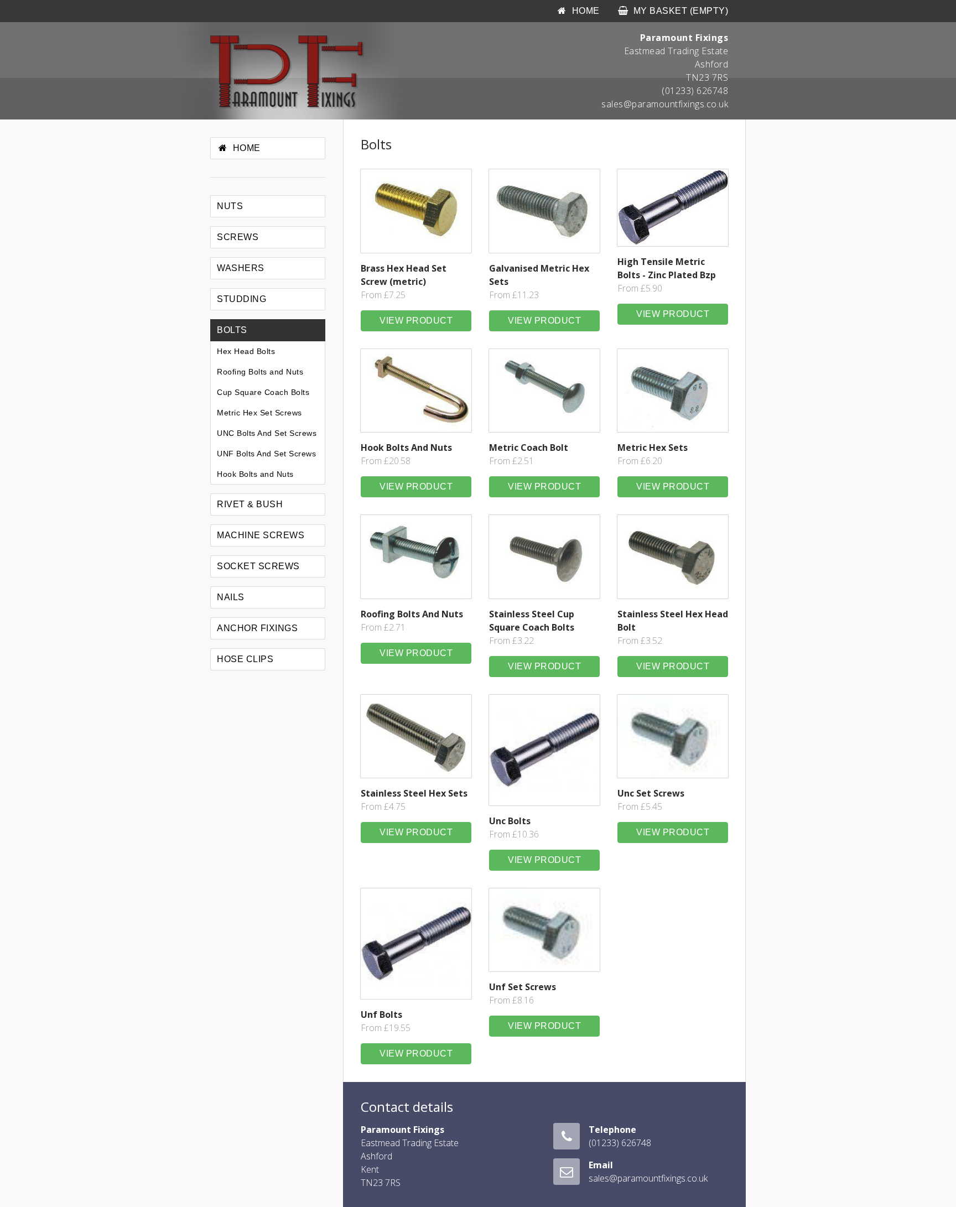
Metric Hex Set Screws (259, 412)
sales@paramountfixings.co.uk (664, 104)
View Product (416, 320)
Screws (237, 237)
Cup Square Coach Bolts (263, 392)
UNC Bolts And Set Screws (266, 433)
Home (247, 148)
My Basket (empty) (680, 10)
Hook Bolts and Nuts (255, 474)
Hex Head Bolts (246, 351)
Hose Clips (245, 659)
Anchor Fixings (257, 628)
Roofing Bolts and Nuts (260, 371)
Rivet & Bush (250, 504)
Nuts (230, 206)
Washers (240, 268)
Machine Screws (260, 535)
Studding (241, 299)
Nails (231, 597)
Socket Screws (258, 566)
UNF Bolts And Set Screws (266, 453)
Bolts (232, 330)
